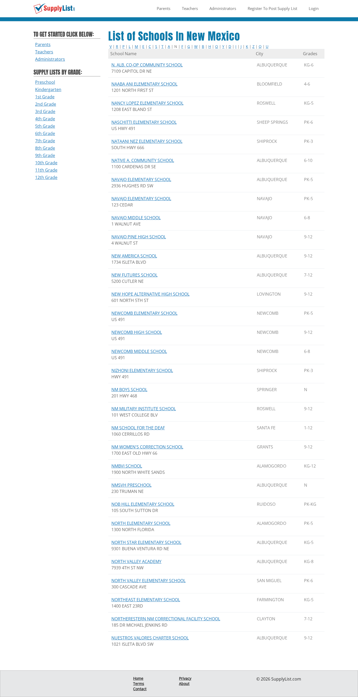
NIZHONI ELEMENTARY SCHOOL (142, 370)
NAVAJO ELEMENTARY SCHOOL (141, 179)
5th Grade (45, 126)
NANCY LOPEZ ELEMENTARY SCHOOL (147, 103)
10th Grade (46, 163)
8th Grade (45, 148)
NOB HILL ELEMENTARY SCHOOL (142, 504)
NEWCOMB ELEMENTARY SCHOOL (144, 313)
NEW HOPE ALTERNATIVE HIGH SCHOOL (150, 294)
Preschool (45, 82)
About (184, 683)
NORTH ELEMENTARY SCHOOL (140, 523)
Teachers (190, 8)
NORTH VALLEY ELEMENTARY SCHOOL (148, 580)
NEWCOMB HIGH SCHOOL (136, 332)
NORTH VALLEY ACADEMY (136, 561)
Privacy (185, 678)
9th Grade (45, 155)
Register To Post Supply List (272, 8)
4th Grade (45, 119)
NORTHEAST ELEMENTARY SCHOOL (145, 600)
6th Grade (45, 133)
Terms (138, 683)
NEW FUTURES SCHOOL (134, 275)
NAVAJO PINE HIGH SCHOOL (138, 237)
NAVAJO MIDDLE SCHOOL (136, 218)
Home (138, 678)
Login (314, 8)
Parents (163, 8)
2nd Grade (45, 104)
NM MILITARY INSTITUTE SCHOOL (143, 409)
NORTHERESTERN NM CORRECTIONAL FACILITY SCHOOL (165, 619)
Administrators (222, 8)
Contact (140, 688)
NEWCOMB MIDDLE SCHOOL (139, 351)
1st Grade (45, 97)
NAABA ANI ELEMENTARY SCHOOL (144, 84)
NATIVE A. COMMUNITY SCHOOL (142, 160)
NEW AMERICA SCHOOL (134, 256)
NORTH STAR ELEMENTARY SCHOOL (146, 542)
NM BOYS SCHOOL (129, 389)
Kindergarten (48, 89)
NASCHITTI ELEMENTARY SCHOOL (144, 122)
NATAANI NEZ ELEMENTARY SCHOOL (146, 141)
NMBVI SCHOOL (126, 466)
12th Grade (46, 177)
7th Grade (45, 141)
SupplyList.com (286, 679)
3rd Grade (45, 111)
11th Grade (46, 170)
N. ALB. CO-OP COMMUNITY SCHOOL (147, 65)
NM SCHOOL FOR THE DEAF (138, 428)
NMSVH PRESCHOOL (131, 485)
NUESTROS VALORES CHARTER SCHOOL (150, 638)
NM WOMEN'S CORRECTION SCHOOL (147, 447)
